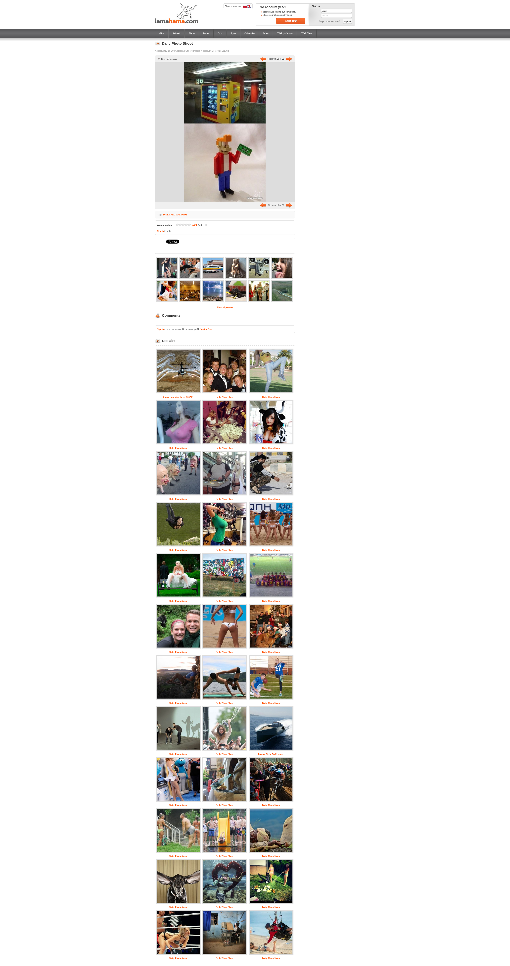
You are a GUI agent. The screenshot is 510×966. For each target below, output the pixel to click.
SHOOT (183, 214)
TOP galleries (285, 33)
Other (266, 33)
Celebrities (249, 33)
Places (192, 33)
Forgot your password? (329, 21)
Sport (233, 33)
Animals (176, 33)
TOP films (306, 33)
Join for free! (205, 329)
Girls (161, 33)
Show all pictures (169, 59)
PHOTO (175, 214)
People (206, 33)
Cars (220, 33)
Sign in (160, 231)
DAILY (166, 214)
